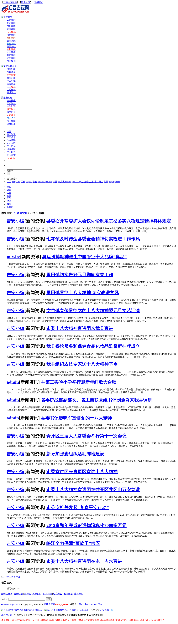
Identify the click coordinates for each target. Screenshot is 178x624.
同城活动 (11, 92)
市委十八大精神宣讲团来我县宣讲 (79, 328)
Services (41, 181)
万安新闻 (11, 55)
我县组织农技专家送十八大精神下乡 (82, 364)
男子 (106, 181)
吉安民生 (11, 100)
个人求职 (11, 81)
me (27, 181)
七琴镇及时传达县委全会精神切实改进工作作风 (93, 238)
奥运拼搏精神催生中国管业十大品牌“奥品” (84, 256)
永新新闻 (11, 35)
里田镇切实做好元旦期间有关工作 (79, 274)
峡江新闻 (11, 58)
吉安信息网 (6, 593)
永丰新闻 (11, 52)
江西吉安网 (21, 213)
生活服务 (11, 89)
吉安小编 (15, 220)
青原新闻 (11, 29)
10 (12, 576)
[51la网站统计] (112, 610)
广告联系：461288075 (77, 610)
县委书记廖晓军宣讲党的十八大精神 (76, 417)
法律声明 (78, 593)
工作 (23, 181)
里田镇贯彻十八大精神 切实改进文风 (82, 292)
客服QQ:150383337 (32, 610)
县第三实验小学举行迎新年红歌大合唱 (79, 382)
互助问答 (11, 103)
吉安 (35, 181)
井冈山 (99, 181)
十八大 (61, 181)
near (13, 181)
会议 (88, 181)
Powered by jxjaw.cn (10, 604)
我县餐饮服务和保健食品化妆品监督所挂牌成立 (93, 346)
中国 (55, 181)
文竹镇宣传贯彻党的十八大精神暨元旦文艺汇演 (93, 310)
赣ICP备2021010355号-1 (90, 604)
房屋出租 (11, 69)
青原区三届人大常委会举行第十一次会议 (86, 435)
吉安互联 (104, 610)
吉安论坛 (18, 593)
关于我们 (36, 593)
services (48, 181)
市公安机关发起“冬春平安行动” (77, 507)
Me (30, 181)
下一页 (16, 576)
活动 (83, 181)
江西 (9, 181)
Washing (77, 181)
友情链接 (68, 593)
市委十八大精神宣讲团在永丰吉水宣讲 (84, 561)
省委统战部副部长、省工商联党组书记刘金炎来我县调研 (96, 399)
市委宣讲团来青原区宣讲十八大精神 (82, 471)
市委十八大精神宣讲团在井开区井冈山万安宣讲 (93, 489)
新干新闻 (11, 46)
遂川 (93, 181)
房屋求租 (11, 78)
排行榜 (27, 593)
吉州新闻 (11, 26)
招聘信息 (11, 72)
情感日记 (11, 112)
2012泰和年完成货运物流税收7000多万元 (86, 525)
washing (69, 181)
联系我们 (38, 2)
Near (18, 181)
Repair (111, 181)
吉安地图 (11, 121)
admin (13, 382)
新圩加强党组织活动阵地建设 (75, 453)
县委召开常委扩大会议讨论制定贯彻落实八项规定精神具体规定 (108, 220)
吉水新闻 (11, 40)
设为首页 (25, 2)
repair (117, 181)
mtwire (13, 256)
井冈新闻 (11, 23)
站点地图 (57, 593)
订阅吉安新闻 (10, 2)
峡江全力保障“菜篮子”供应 (73, 543)
